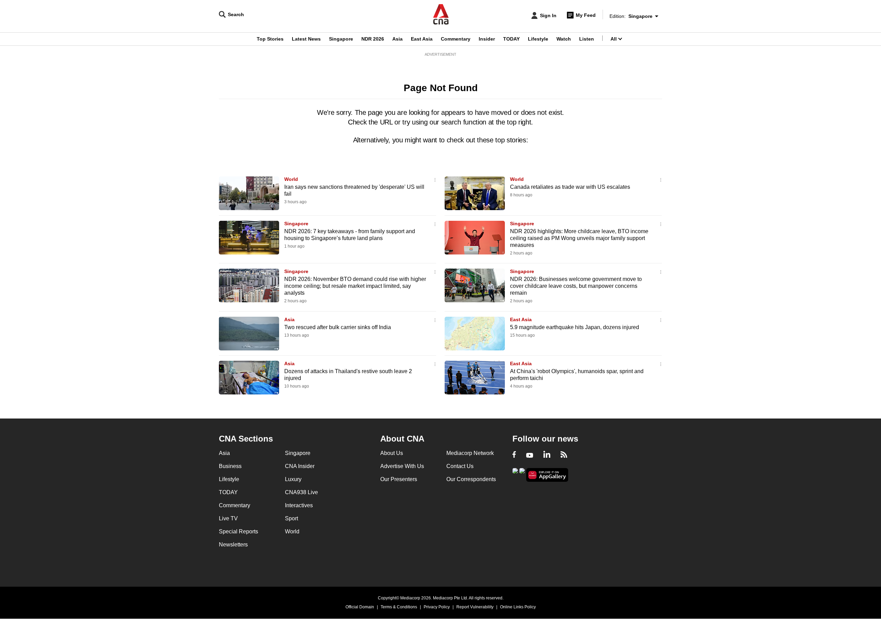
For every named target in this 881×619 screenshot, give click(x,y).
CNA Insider (300, 466)
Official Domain (360, 607)
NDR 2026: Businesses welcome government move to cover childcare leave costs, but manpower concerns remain (576, 286)
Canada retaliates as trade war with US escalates (570, 187)
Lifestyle (538, 39)
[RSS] (564, 455)
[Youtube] (529, 455)
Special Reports (238, 531)
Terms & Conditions (399, 607)
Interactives (299, 505)
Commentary (455, 39)
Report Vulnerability (474, 607)
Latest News (306, 39)
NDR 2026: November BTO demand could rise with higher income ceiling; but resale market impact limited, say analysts (355, 286)
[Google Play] (515, 474)
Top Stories (270, 39)
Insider (487, 39)
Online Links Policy (518, 607)
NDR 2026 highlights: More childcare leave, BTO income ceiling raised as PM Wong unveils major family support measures (579, 238)
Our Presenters (398, 479)
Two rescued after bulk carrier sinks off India (337, 327)
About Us (391, 453)
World (291, 179)
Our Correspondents (471, 479)
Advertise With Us (402, 466)
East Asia (422, 39)
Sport (291, 518)
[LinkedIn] (546, 455)
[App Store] (522, 474)
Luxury (293, 479)
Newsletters (233, 544)
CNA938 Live (301, 492)
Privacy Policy (437, 607)
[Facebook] (514, 455)
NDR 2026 (372, 39)
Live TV (228, 518)
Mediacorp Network (470, 453)
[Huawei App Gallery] (547, 475)
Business (230, 466)
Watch (563, 39)
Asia (397, 39)
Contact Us (460, 466)
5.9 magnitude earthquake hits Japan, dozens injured (574, 327)
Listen (586, 39)
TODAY (511, 39)
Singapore (341, 39)
